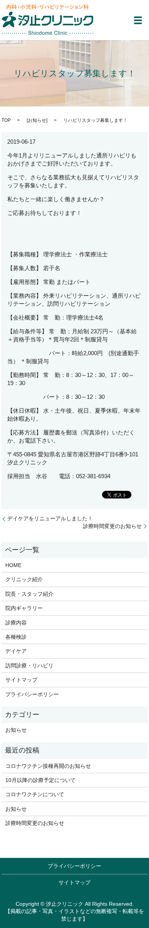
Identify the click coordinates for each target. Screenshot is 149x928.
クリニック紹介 (24, 579)
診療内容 (16, 623)
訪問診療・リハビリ (29, 665)
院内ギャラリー (24, 608)
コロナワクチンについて (34, 794)
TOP (6, 120)
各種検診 (16, 637)
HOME (13, 565)
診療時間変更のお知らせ (112, 526)
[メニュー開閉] (138, 20)
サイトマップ (21, 680)
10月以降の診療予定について (40, 780)
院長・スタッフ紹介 (29, 594)
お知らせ (37, 120)
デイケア (16, 651)
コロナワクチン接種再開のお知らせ (48, 766)
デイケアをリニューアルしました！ (50, 518)
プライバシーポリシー (32, 694)
